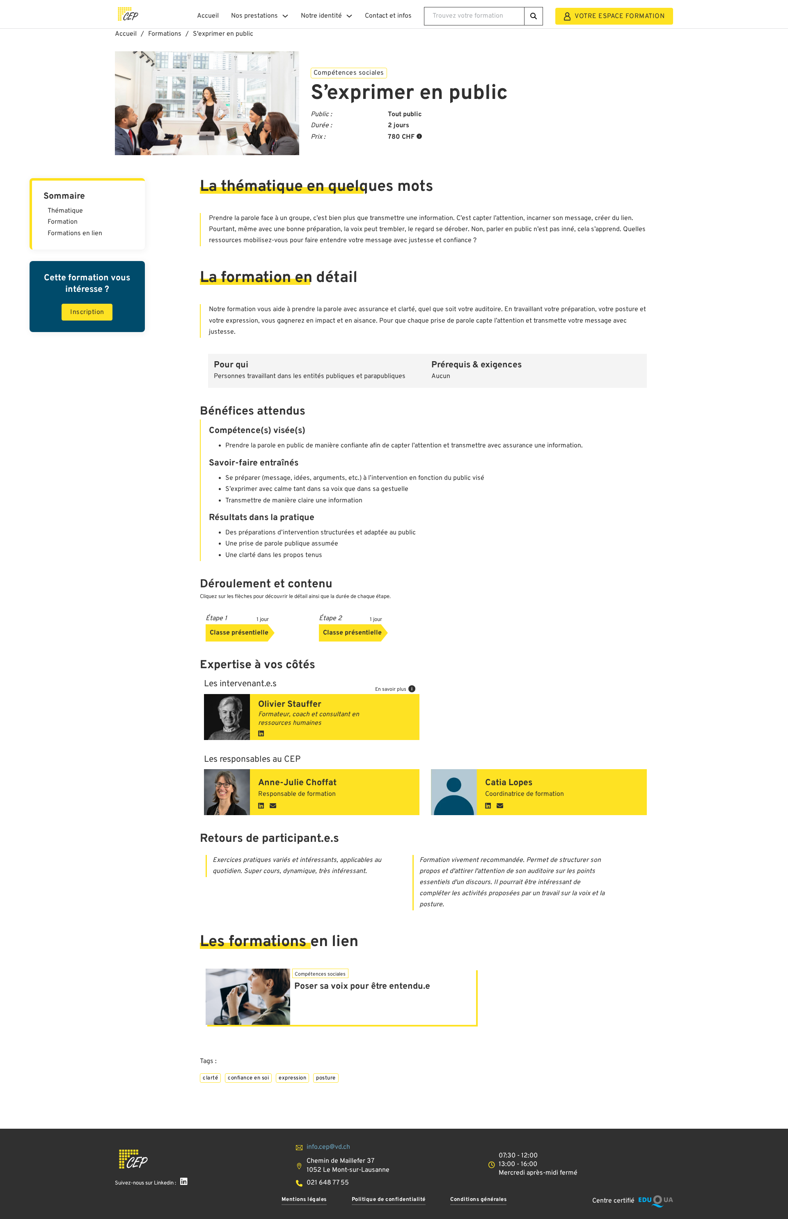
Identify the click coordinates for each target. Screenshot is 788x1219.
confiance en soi (248, 1078)
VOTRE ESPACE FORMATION (619, 16)
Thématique (65, 211)
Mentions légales (304, 1199)
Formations (164, 34)
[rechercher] (534, 16)
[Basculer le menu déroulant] (285, 16)
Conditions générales (478, 1199)
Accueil (208, 16)
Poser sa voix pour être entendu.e (362, 986)
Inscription (87, 312)
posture (326, 1078)
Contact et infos (388, 16)
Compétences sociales (349, 73)
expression (292, 1078)
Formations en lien (75, 233)
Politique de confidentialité (389, 1199)
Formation (63, 222)
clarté (210, 1078)
